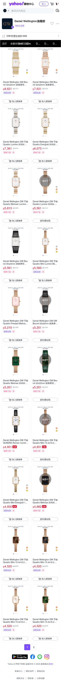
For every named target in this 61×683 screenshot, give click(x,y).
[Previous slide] (4, 61)
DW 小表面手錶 (56, 43)
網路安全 (20, 678)
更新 (51, 663)
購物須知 (41, 671)
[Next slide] (27, 61)
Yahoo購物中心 (21, 4)
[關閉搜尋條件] (8, 10)
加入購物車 (17, 101)
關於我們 (30, 671)
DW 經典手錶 (47, 43)
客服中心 (19, 671)
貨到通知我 (45, 220)
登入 (44, 3)
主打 (4, 43)
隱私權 (30, 678)
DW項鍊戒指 (39, 43)
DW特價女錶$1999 (17, 36)
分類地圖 (41, 678)
